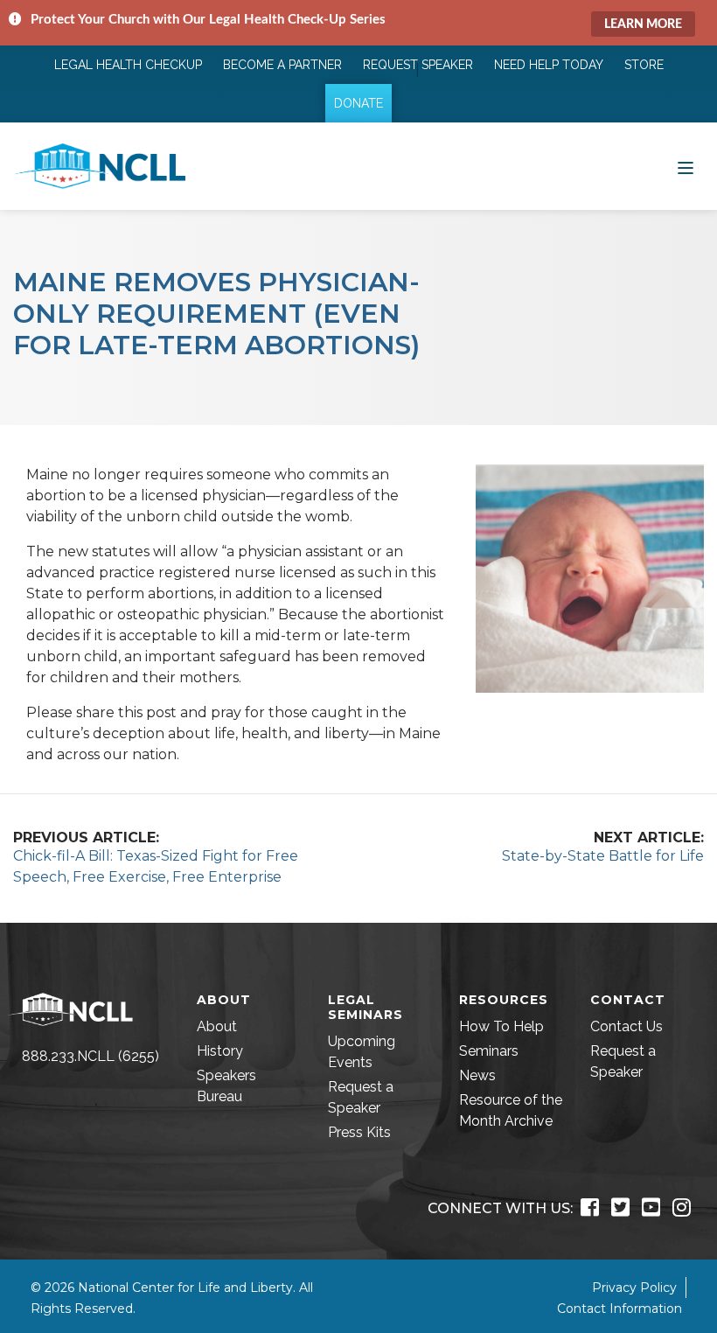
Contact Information (619, 1308)
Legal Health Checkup (128, 65)
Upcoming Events (361, 1052)
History (220, 1051)
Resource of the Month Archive (510, 1110)
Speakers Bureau (226, 1086)
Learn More (643, 24)
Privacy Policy (634, 1287)
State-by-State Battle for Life (603, 856)
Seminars (489, 1051)
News (477, 1075)
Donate (358, 103)
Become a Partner (282, 65)
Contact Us (626, 1026)
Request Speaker (418, 65)
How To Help (501, 1026)
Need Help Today (548, 65)
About (217, 1026)
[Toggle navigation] (685, 166)
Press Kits (359, 1132)
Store (644, 65)
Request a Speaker (360, 1097)
